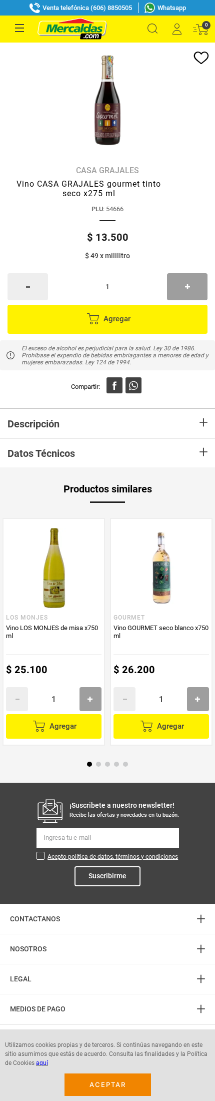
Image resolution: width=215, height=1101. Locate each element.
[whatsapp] (134, 385)
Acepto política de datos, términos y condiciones (113, 856)
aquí (42, 1062)
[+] (187, 286)
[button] (152, 29)
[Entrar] (176, 29)
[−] (28, 286)
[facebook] (114, 385)
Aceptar (108, 1084)
